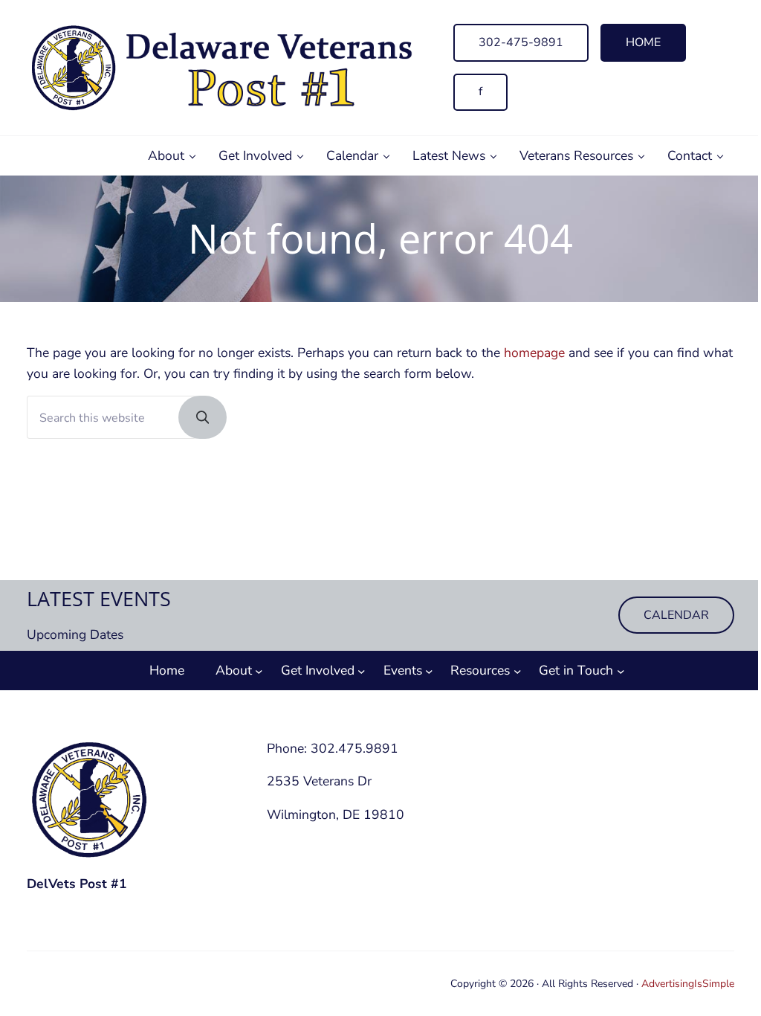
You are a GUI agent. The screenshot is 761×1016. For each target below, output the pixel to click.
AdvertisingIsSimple (687, 984)
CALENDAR (676, 615)
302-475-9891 (521, 42)
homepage (534, 352)
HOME (643, 42)
